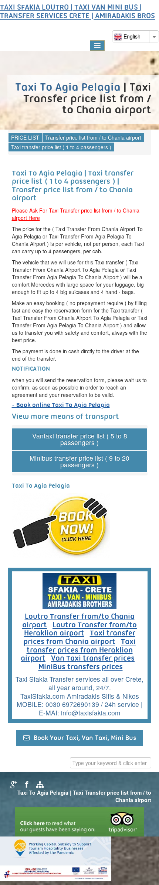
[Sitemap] (38, 784)
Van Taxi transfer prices (93, 658)
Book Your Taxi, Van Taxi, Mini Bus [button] (83, 738)
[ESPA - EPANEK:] (55, 858)
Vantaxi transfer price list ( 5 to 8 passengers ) (79, 439)
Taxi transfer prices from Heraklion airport (78, 650)
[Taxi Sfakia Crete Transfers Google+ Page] (12, 784)
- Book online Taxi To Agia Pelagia (61, 405)
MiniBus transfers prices (80, 667)
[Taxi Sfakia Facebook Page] (25, 784)
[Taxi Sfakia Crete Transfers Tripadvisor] (79, 821)
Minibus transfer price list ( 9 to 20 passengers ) (79, 461)
